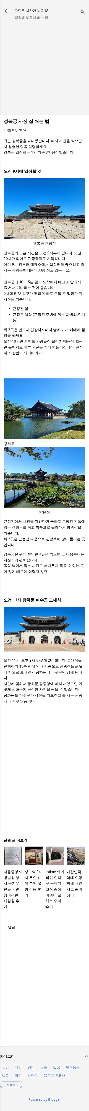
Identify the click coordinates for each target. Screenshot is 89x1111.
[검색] (82, 12)
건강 (5, 1067)
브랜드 (33, 1075)
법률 (5, 1075)
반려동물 (73, 1067)
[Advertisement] (44, 67)
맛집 (56, 1067)
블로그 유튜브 (54, 1075)
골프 (43, 1067)
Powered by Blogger (45, 1099)
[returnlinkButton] (6, 11)
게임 (18, 1067)
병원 (18, 1075)
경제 (31, 1067)
